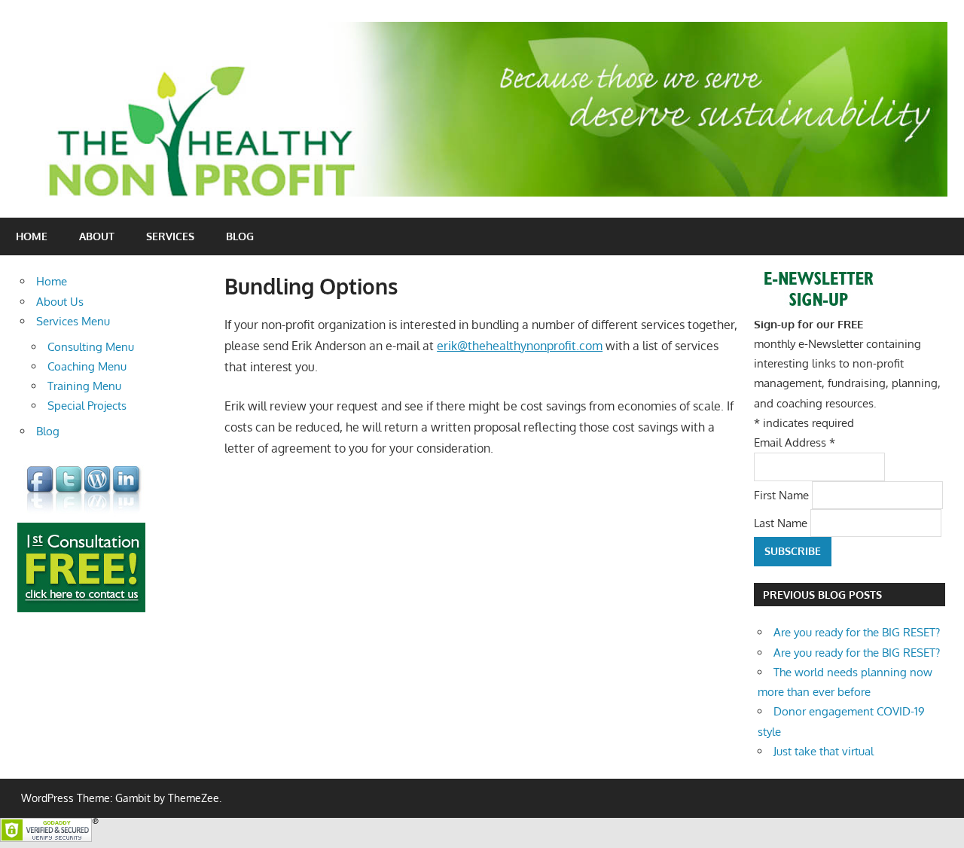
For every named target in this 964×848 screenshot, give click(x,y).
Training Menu (84, 386)
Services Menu (73, 321)
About (96, 236)
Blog (240, 236)
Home (31, 236)
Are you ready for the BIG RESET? (856, 632)
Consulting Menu (90, 347)
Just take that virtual (823, 751)
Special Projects (87, 405)
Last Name (782, 522)
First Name (783, 494)
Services (170, 236)
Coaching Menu (87, 366)
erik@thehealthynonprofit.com (519, 345)
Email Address (794, 442)
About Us (60, 301)
